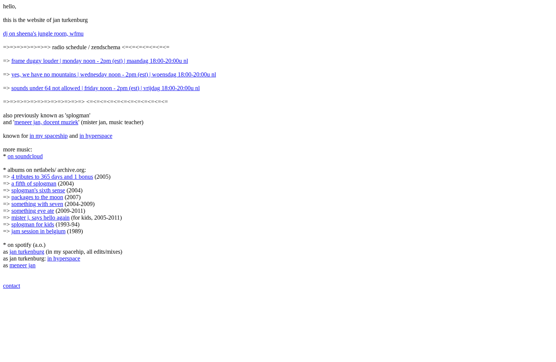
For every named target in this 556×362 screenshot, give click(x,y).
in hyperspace (95, 136)
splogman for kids (32, 224)
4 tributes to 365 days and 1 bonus (52, 176)
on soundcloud (25, 156)
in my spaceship (49, 136)
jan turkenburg (26, 251)
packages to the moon (37, 197)
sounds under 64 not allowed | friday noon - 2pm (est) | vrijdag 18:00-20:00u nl (105, 88)
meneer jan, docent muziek (46, 122)
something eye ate (32, 211)
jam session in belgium (38, 231)
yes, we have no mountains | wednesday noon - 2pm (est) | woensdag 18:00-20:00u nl (113, 74)
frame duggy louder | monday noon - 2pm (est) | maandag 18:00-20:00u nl (99, 61)
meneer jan (22, 265)
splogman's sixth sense (38, 190)
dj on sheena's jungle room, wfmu (43, 33)
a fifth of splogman (33, 183)
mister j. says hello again (40, 217)
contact (11, 285)
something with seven (37, 204)
